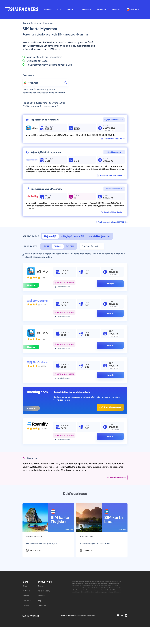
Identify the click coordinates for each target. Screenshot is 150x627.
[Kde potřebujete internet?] (65, 82)
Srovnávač (116, 9)
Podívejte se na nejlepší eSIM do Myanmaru (43, 92)
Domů (25, 23)
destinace (36, 23)
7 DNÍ (47, 246)
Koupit (110, 283)
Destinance (47, 9)
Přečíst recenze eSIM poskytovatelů (40, 106)
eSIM (59, 9)
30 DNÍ (70, 246)
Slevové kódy (85, 9)
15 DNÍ (57, 246)
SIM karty (71, 9)
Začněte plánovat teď (110, 407)
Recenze (100, 9)
